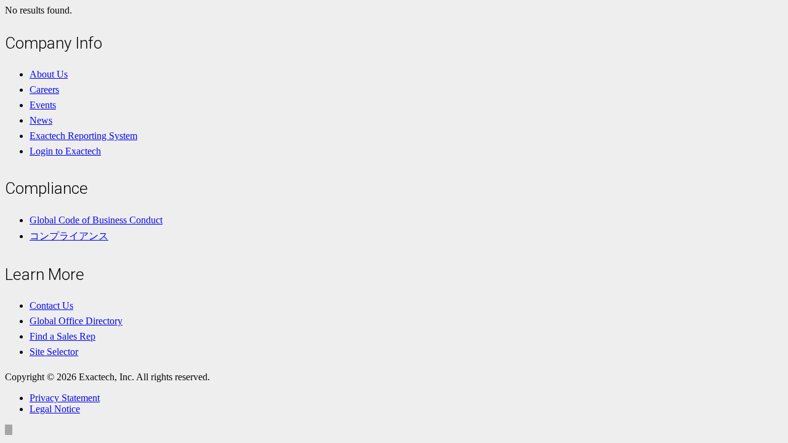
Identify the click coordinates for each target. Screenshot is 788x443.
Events (43, 105)
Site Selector (54, 351)
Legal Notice (55, 409)
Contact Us (51, 305)
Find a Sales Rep (62, 336)
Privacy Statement (65, 398)
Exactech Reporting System (83, 135)
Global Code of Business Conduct (96, 220)
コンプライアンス (69, 236)
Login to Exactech (65, 151)
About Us (49, 74)
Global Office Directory (76, 321)
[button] (8, 430)
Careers (44, 89)
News (41, 120)
